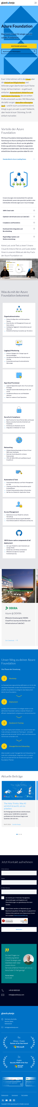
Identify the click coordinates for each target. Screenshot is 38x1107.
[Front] (7, 1013)
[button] (19, 46)
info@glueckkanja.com (16, 995)
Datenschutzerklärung (20, 915)
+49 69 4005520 (14, 990)
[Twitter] (2, 1100)
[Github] (13, 1100)
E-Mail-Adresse (5, 888)
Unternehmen (5, 869)
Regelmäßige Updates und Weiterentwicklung (11, 238)
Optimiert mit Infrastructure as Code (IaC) (16, 216)
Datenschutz (4, 1095)
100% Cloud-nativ (8, 210)
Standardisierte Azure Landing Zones (14, 159)
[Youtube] (6, 1100)
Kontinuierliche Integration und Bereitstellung (13, 230)
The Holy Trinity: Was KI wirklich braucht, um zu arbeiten (15, 806)
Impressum (15, 1095)
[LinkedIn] (10, 1100)
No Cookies (24, 1095)
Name (3, 878)
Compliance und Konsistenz (11, 223)
